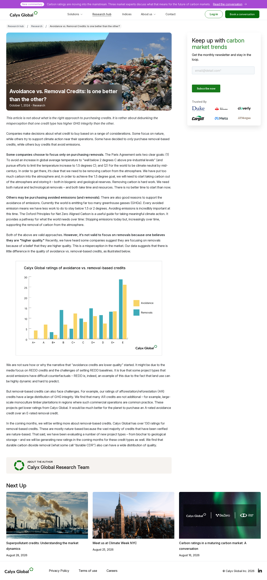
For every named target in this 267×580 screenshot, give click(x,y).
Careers (112, 571)
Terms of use (88, 571)
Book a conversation (242, 14)
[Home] (24, 14)
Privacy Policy (59, 571)
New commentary (32, 4)
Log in (214, 14)
